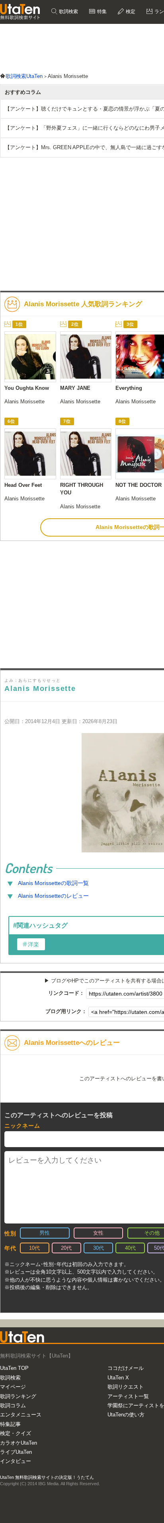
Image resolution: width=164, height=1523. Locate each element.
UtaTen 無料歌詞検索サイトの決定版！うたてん (47, 1477)
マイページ (13, 1387)
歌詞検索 (68, 11)
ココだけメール (125, 1368)
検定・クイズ (15, 1433)
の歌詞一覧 (53, 883)
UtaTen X (118, 1378)
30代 (98, 1248)
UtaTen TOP (14, 1368)
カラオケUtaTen (18, 1443)
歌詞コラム (13, 1405)
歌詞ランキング (18, 1396)
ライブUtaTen (16, 1452)
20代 (66, 1248)
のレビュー (53, 896)
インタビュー (15, 1461)
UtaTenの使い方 (125, 1415)
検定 (130, 11)
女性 (98, 1233)
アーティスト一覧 (128, 1396)
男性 (44, 1233)
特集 (101, 11)
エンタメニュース (20, 1415)
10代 (34, 1248)
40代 (130, 1248)
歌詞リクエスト (125, 1387)
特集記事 (10, 1424)
